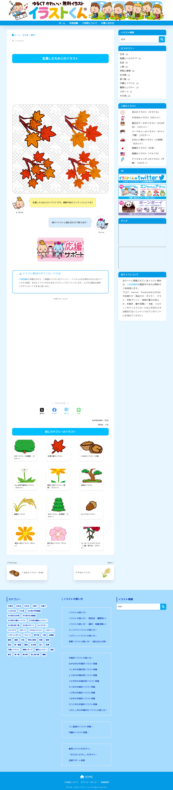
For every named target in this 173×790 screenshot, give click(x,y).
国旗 (16, 640)
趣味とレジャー (129, 87)
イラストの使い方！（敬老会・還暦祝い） (88, 618)
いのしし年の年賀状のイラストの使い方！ (88, 710)
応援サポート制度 (77, 760)
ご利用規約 (23, 279)
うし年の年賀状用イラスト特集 (83, 669)
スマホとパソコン (35, 630)
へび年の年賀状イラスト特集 (82, 692)
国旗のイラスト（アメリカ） (146, 153)
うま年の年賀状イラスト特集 (82, 698)
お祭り (35, 606)
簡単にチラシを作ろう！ (80, 748)
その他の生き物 (13, 615)
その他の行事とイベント (17, 620)
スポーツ (126, 91)
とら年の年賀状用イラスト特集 (83, 675)
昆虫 (9, 645)
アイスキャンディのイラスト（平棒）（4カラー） (148, 160)
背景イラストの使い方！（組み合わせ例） (88, 641)
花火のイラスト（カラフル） (146, 111)
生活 (124, 54)
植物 (107, 420)
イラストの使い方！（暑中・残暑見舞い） (88, 624)
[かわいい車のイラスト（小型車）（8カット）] (142, 137)
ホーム (62, 23)
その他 (125, 95)
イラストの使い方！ (78, 612)
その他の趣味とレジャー (38, 620)
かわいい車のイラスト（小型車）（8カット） (148, 141)
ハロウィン (50, 630)
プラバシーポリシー (89, 782)
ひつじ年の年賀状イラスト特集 (83, 704)
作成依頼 (73, 23)
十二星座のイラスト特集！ (81, 726)
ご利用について (89, 23)
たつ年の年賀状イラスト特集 (82, 686)
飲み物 (25, 654)
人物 (124, 66)
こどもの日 (12, 611)
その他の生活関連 (29, 615)
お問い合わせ (107, 23)
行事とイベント (129, 83)
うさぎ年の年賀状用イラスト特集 (84, 681)
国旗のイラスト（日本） (144, 147)
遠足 (9, 654)
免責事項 (105, 782)
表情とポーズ (27, 649)
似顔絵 (51, 635)
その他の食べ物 (13, 625)
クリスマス (12, 630)
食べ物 (125, 79)
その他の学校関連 (34, 611)
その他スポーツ (28, 625)
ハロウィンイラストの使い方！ (83, 635)
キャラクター (42, 625)
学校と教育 (127, 70)
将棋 (40, 640)
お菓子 (43, 606)
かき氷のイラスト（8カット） (146, 117)
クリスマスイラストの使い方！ (83, 629)
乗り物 (36, 635)
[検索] (162, 39)
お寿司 (10, 606)
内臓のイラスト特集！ (79, 732)
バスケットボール (14, 635)
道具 (52, 649)
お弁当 (18, 606)
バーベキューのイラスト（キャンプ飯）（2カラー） (148, 133)
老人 (40, 645)
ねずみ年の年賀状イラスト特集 (83, 663)
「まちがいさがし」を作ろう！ (83, 754)
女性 (22, 640)
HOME (88, 777)
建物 (47, 640)
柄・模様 (17, 645)
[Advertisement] (60, 84)
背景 (47, 645)
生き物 (125, 74)
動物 (9, 640)
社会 (124, 62)
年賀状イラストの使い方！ (81, 657)
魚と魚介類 (35, 654)
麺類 (44, 654)
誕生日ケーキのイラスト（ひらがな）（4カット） (148, 125)
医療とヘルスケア (130, 58)
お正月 (26, 606)
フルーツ (27, 635)
